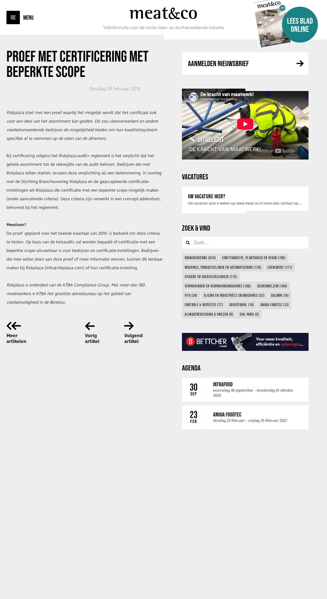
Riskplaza (15, 173)
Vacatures (195, 176)
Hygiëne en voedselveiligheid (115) (211, 276)
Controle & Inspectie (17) (204, 304)
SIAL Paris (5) (249, 314)
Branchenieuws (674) (200, 258)
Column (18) (280, 295)
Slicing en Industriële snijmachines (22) (234, 295)
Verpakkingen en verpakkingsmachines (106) (218, 286)
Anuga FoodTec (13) (274, 304)
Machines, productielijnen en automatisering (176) (223, 267)
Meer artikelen (16, 339)
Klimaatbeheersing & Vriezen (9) (209, 314)
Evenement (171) (280, 267)
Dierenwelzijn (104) (272, 286)
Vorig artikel (92, 339)
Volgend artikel (133, 339)
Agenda (191, 368)
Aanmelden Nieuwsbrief (218, 63)
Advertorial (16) (241, 304)
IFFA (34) (191, 295)
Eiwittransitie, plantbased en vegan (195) (253, 258)
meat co (163, 12)
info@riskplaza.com (64, 268)
